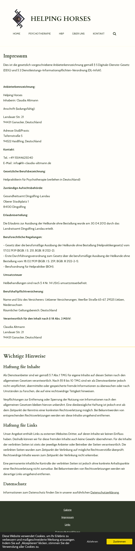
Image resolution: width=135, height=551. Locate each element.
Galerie (68, 509)
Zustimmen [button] (119, 541)
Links (67, 524)
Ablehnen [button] (92, 541)
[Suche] (114, 33)
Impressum (67, 517)
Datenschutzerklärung (105, 492)
